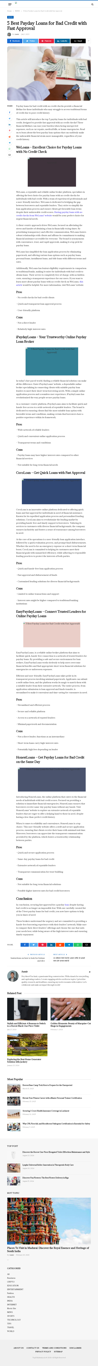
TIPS (9, 1324)
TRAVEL (11, 1243)
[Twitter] (9, 118)
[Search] (92, 4)
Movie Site (11, 1308)
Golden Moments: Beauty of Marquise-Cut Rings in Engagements (71, 1024)
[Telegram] (9, 142)
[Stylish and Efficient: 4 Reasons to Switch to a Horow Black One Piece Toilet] (27, 1009)
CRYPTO (11, 1282)
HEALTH (11, 1297)
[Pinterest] (9, 130)
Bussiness (11, 1278)
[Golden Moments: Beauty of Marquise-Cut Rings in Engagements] (71, 1009)
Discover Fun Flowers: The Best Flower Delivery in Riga (45, 1178)
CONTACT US (33, 1348)
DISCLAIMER (75, 1348)
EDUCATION (13, 1285)
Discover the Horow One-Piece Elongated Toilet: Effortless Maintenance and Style (56, 1152)
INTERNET (12, 1305)
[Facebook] (9, 112)
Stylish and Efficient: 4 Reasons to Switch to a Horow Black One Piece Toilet (26, 1024)
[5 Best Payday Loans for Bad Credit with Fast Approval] (49, 73)
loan (67, 904)
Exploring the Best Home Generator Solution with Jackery (24, 1060)
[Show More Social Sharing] (88, 41)
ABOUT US (19, 1348)
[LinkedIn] (9, 124)
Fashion (10, 1293)
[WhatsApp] (9, 148)
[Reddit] (9, 136)
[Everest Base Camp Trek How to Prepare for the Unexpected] (13, 1088)
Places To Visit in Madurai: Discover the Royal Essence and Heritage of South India (48, 1249)
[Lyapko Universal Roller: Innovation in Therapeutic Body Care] (13, 1168)
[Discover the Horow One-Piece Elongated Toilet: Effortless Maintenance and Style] (13, 1155)
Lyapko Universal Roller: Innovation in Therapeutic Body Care (48, 1165)
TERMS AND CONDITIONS (54, 1348)
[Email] (9, 154)
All (8, 1274)
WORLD (10, 1331)
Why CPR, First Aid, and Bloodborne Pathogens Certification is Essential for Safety (56, 1124)
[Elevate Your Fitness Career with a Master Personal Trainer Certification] (13, 1101)
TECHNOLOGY (14, 1320)
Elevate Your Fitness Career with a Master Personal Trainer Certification (52, 1098)
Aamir (17, 34)
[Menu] (9, 4)
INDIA (10, 1301)
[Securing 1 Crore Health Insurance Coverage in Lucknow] (13, 1114)
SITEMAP (58, 1352)
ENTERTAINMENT (15, 1289)
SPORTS (10, 1316)
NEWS (10, 17)
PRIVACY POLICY (43, 1352)
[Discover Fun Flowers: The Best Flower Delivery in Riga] (13, 1180)
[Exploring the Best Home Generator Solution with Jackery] (27, 1045)
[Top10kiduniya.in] (52, 4)
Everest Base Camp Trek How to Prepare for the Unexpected (47, 1085)
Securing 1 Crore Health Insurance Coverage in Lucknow (46, 1111)
